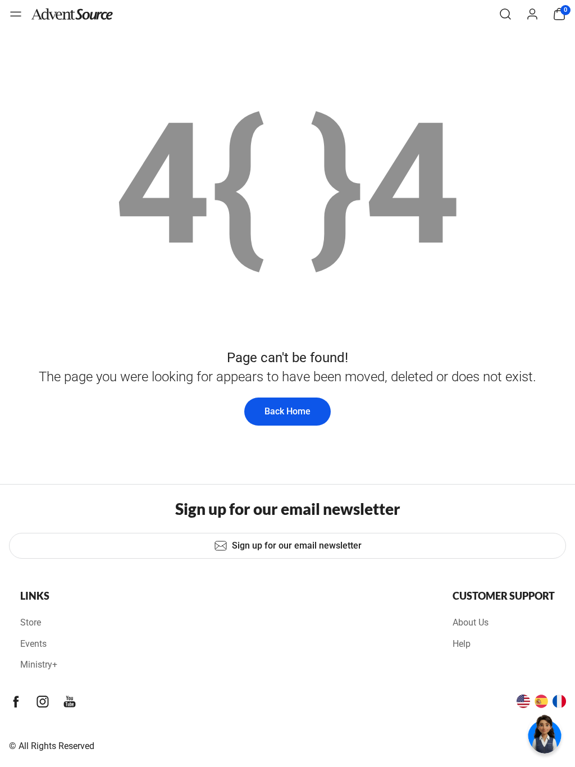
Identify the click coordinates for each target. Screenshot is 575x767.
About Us (471, 622)
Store (30, 622)
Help (462, 643)
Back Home (287, 411)
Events (33, 643)
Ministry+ (38, 664)
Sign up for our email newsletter (297, 545)
